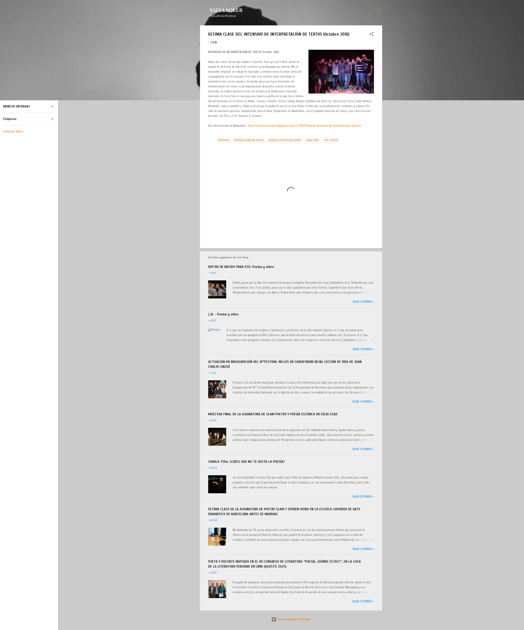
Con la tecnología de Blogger (293, 619)
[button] (371, 35)
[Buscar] (379, 11)
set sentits (331, 140)
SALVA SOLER (226, 10)
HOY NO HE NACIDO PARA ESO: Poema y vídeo (241, 267)
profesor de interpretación (285, 140)
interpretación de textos (249, 140)
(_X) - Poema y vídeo (223, 314)
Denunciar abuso (13, 131)
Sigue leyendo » (363, 302)
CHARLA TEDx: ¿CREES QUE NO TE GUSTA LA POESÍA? (246, 462)
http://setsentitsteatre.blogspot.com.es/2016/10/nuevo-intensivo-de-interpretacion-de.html (304, 126)
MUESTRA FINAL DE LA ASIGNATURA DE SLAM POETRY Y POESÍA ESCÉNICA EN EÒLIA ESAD (273, 414)
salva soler (312, 140)
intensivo (223, 140)
